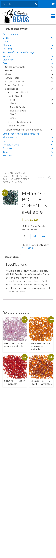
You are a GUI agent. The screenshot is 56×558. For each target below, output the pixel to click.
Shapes (7, 45)
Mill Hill (9, 70)
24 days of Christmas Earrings (18, 52)
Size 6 (13, 114)
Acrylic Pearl (12, 78)
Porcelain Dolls (11, 144)
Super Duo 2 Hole (15, 85)
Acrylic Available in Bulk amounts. (23, 129)
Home (6, 173)
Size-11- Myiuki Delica (19, 92)
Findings (7, 148)
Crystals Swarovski (15, 67)
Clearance (8, 59)
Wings (6, 56)
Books (6, 38)
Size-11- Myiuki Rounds (20, 122)
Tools (5, 152)
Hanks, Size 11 (15, 96)
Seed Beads (11, 89)
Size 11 (13, 103)
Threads (7, 155)
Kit (4, 141)
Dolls (5, 41)
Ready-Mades (10, 34)
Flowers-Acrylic (11, 137)
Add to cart (39, 236)
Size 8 (13, 118)
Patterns (7, 49)
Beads (6, 63)
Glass (8, 74)
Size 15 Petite (18, 107)
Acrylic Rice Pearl (14, 81)
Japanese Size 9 (16, 125)
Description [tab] (12, 257)
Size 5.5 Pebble (18, 110)
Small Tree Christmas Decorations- (21, 134)
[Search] (36, 4)
